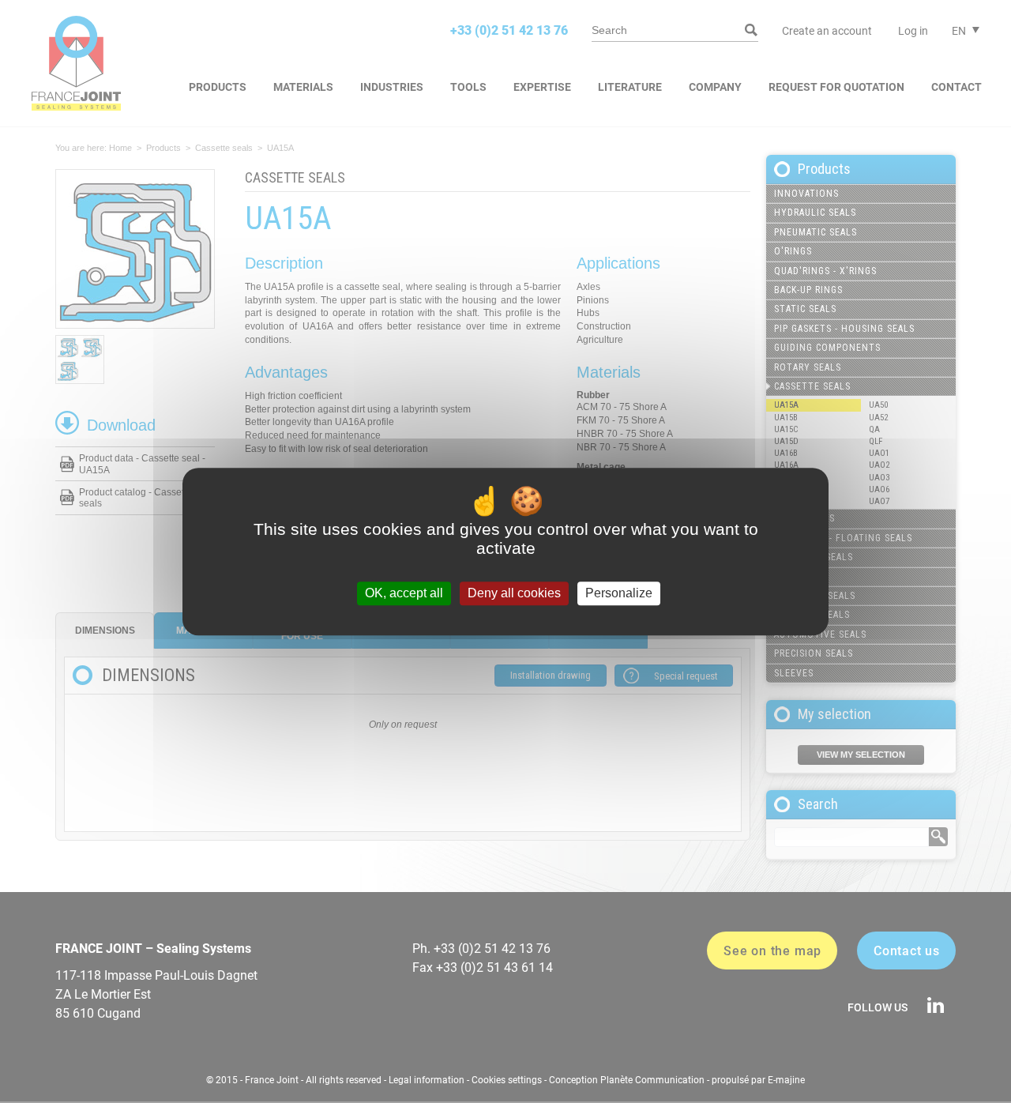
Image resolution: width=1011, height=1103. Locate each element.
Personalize (618, 593)
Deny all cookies (514, 593)
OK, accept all (404, 593)
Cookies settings (507, 1080)
